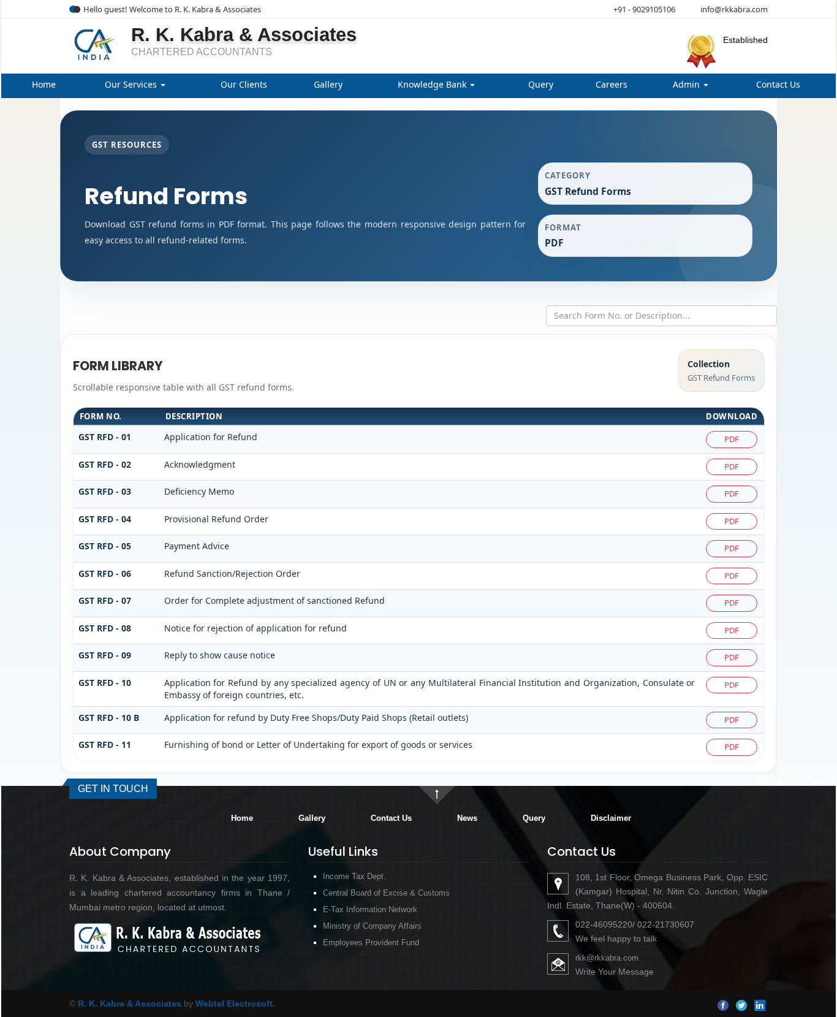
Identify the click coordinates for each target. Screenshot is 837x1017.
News (467, 818)
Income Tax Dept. (354, 876)
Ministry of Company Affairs (372, 926)
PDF (731, 438)
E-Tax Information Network (370, 909)
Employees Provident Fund (371, 942)
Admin (687, 84)
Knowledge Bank (433, 84)
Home (44, 84)
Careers (611, 84)
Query (540, 84)
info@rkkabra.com (734, 9)
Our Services (132, 84)
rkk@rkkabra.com (606, 957)
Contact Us (778, 84)
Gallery (328, 84)
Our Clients (244, 84)
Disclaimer (611, 818)
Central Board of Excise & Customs (386, 892)
